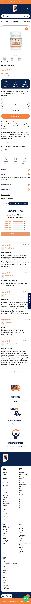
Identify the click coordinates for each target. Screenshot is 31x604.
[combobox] (15, 16)
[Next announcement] (27, 2)
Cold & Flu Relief (5, 498)
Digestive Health (5, 508)
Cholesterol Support (5, 512)
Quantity (4, 100)
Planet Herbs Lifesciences (12, 601)
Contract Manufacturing (23, 473)
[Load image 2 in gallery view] (12, 58)
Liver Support (5, 477)
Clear (24, 16)
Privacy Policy (21, 489)
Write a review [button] (15, 234)
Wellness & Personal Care (5, 517)
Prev (25, 21)
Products (7, 21)
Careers (21, 497)
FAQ (20, 499)
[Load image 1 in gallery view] (4, 58)
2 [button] (14, 371)
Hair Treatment (5, 482)
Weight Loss (6, 495)
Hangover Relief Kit (5, 492)
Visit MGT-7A (21, 502)
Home (2, 21)
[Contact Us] (24, 9)
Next (28, 21)
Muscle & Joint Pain (5, 473)
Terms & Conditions (22, 493)
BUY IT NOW (15, 116)
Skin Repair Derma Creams (5, 486)
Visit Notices (21, 506)
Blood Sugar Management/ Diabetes (6, 503)
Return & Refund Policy (8, 198)
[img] (5, 245)
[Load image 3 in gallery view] (19, 58)
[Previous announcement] (2, 2)
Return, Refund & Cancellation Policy (22, 483)
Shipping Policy (5, 195)
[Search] (3, 16)
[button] (2, 9)
